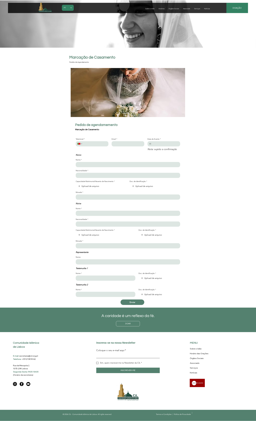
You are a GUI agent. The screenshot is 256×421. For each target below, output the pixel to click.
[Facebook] (22, 384)
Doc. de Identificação (138, 181)
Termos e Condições (164, 414)
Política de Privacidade (182, 414)
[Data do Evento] (150, 144)
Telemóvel (80, 139)
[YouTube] (28, 384)
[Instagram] (15, 384)
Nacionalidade (82, 171)
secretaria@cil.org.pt (28, 356)
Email (114, 139)
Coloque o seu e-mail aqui (111, 350)
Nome (79, 160)
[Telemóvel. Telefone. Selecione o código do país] (80, 144)
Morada (79, 192)
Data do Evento (154, 139)
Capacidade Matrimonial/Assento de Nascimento (95, 181)
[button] (197, 8)
